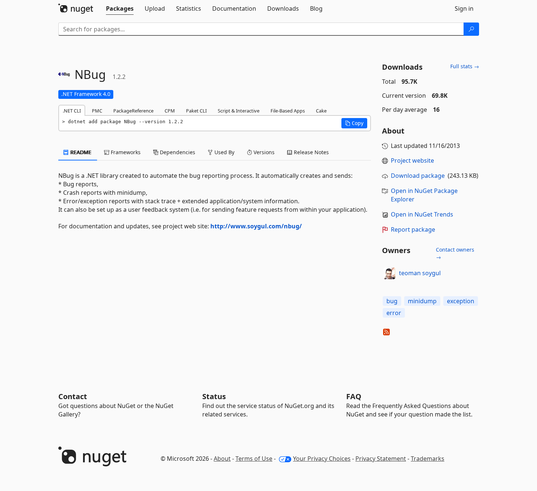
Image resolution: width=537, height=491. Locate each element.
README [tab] (80, 152)
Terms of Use (253, 458)
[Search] (471, 29)
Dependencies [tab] (176, 152)
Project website (412, 160)
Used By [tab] (223, 152)
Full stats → (464, 66)
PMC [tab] (97, 110)
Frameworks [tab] (125, 152)
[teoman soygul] (389, 273)
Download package (418, 176)
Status (214, 396)
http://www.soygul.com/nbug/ (256, 226)
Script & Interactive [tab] (238, 110)
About (222, 458)
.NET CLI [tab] (72, 110)
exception (460, 301)
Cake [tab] (321, 110)
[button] (354, 123)
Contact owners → (455, 253)
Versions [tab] (263, 152)
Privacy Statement (380, 458)
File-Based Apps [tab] (288, 110)
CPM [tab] (170, 110)
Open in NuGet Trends (422, 214)
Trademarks (427, 458)
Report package (413, 229)
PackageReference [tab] (133, 110)
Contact (72, 396)
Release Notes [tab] (310, 152)
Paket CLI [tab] (196, 110)
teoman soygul (420, 273)
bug (391, 301)
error (393, 313)
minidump (422, 301)
